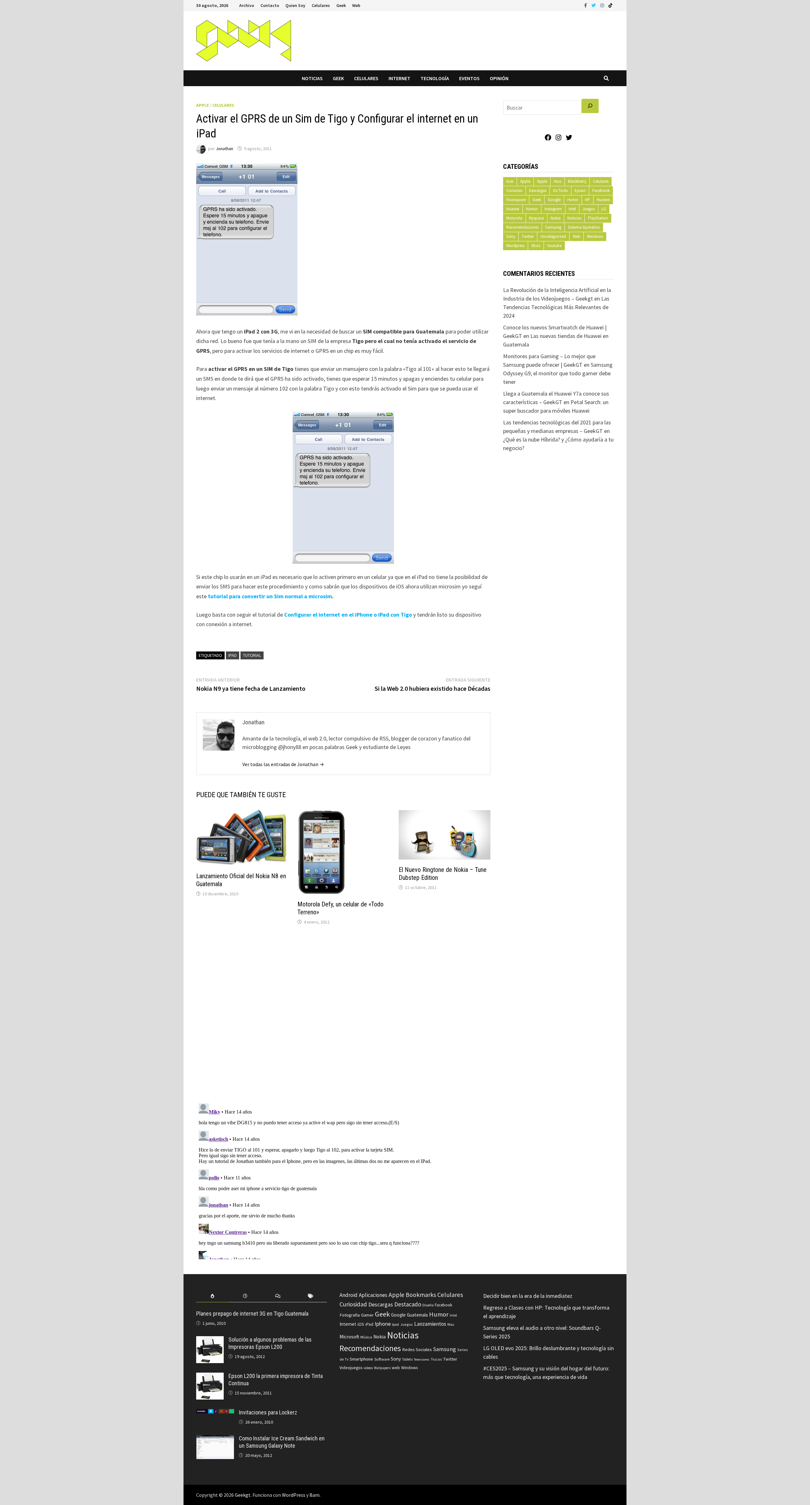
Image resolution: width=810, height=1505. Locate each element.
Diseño (427, 1305)
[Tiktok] (610, 5)
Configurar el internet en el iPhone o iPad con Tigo (348, 614)
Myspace (536, 218)
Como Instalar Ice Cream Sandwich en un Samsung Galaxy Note (282, 1442)
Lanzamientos (430, 1323)
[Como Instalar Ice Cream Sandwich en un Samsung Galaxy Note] (215, 1439)
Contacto (269, 5)
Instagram (553, 209)
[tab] (212, 1296)
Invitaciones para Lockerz (268, 1412)
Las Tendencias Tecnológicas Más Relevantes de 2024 (556, 307)
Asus (557, 181)
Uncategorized (553, 236)
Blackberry (577, 181)
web (396, 1367)
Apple (202, 105)
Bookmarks (421, 1295)
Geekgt (243, 1495)
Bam (314, 1495)
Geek (341, 5)
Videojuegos (351, 1367)
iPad (232, 655)
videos (368, 1368)
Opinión (499, 78)
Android (349, 1295)
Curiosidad (353, 1304)
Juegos (589, 209)
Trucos (436, 1359)
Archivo (246, 5)
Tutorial (252, 655)
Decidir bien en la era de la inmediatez (527, 1295)
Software (381, 1359)
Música (366, 1337)
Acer (510, 181)
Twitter (528, 236)
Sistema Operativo (584, 227)
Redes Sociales (417, 1349)
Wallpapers (382, 1368)
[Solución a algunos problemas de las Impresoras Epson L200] (210, 1340)
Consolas (514, 190)
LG (603, 209)
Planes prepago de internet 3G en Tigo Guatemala (252, 1313)
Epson (580, 190)
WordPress (293, 1495)
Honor (572, 199)
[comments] (278, 1296)
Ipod (395, 1324)
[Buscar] (590, 106)
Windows (595, 236)
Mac (450, 1324)
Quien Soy (295, 5)
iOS (361, 1324)
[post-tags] (310, 1296)
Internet (399, 78)
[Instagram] (603, 5)
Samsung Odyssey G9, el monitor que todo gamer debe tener (558, 373)
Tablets (407, 1359)
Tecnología (435, 78)
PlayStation (598, 218)
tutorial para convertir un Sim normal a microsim (270, 596)
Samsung (553, 227)
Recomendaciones (522, 227)
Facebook (601, 190)
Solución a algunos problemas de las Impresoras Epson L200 (270, 1343)
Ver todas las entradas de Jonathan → (283, 764)
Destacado (407, 1304)
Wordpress (515, 245)
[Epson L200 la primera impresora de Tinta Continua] (210, 1377)
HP (587, 199)
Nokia (556, 218)
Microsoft (349, 1337)
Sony (510, 236)
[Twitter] (594, 5)
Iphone (383, 1323)
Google (554, 199)
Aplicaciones (373, 1295)
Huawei (603, 199)
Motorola (514, 218)
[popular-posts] (212, 1296)
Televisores (421, 1359)
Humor (532, 209)
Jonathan (224, 148)
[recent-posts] (245, 1296)
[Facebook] (586, 5)
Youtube (554, 245)
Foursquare (516, 199)
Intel (572, 209)
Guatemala (417, 1315)
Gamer (367, 1315)
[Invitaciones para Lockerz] (215, 1413)
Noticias (312, 78)
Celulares (321, 5)
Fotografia (350, 1315)
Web (356, 5)
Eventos (469, 78)
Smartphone (361, 1359)
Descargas (537, 190)
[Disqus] (343, 1016)
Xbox (535, 245)
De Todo (560, 190)
